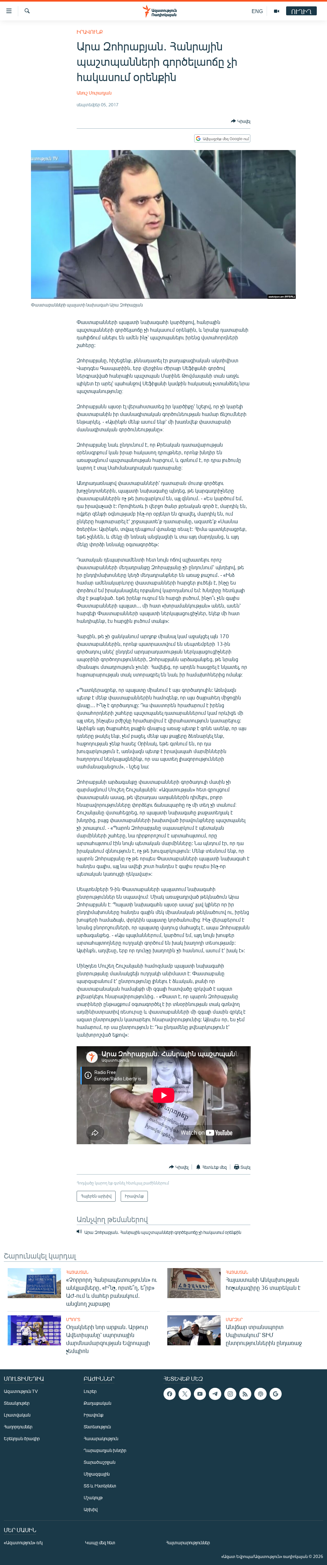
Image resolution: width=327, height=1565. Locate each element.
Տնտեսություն (97, 1426)
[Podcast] (260, 1394)
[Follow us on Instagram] (230, 1394)
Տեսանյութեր (16, 1403)
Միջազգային (97, 1474)
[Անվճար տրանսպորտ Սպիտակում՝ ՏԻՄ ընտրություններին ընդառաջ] (194, 1330)
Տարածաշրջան (99, 1462)
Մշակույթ (93, 1497)
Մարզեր (234, 1319)
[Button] (240, 121)
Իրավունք (90, 32)
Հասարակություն (101, 1438)
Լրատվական (17, 1415)
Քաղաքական (97, 1403)
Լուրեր (90, 1391)
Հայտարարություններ (188, 1542)
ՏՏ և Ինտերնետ (100, 1485)
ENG (257, 11)
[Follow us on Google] (276, 1394)
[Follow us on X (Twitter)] (185, 1394)
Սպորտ (73, 1319)
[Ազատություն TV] (276, 11)
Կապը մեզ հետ (100, 1542)
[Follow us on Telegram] (215, 1394)
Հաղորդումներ (18, 1426)
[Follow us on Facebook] (170, 1394)
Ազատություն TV (21, 1391)
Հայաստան (77, 1272)
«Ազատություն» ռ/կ (23, 1542)
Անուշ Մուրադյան (94, 92)
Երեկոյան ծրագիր (22, 1438)
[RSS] (245, 1394)
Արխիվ (90, 1509)
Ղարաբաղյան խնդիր (105, 1450)
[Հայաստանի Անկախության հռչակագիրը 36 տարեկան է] (194, 1283)
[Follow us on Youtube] (200, 1394)
